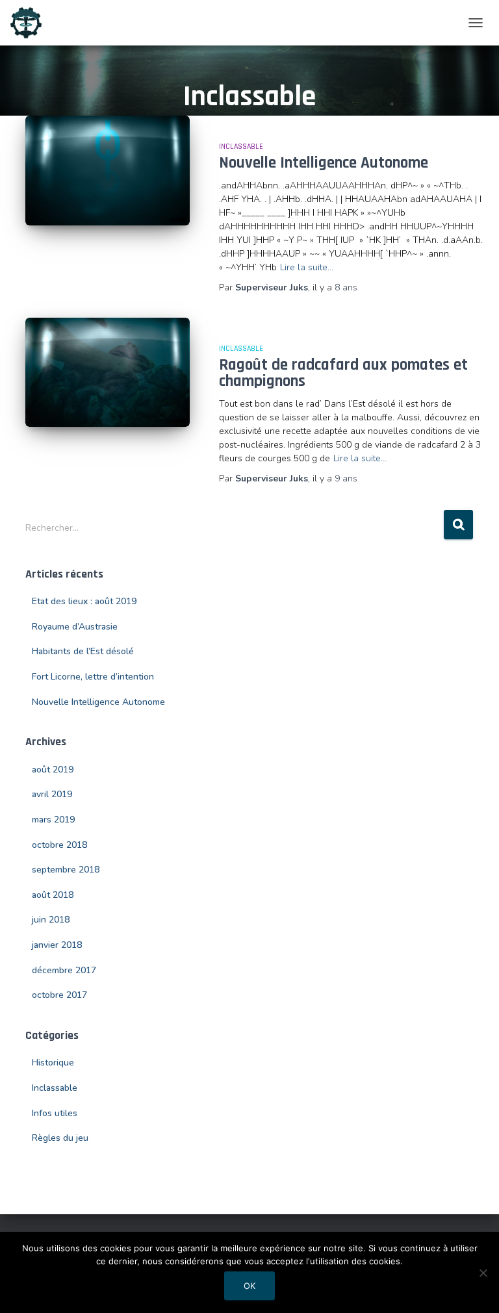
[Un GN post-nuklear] (31, 22)
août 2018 (52, 895)
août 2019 (52, 769)
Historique (53, 1062)
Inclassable (241, 146)
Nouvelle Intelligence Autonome (323, 163)
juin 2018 (51, 919)
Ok (249, 1286)
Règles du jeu (60, 1138)
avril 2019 (52, 794)
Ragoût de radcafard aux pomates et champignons (343, 373)
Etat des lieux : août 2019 (84, 601)
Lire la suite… (306, 267)
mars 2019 (53, 819)
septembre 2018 (65, 869)
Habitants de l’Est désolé (83, 651)
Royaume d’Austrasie (75, 626)
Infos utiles (54, 1113)
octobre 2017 (59, 995)
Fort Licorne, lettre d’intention (93, 676)
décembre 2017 (64, 970)
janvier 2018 (57, 945)
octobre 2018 (59, 845)
